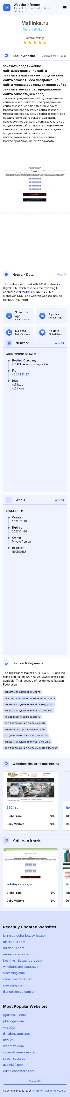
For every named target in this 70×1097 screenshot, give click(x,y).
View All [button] (61, 274)
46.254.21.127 (20, 374)
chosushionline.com (17, 979)
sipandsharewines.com (20, 1052)
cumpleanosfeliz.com (18, 1071)
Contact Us (35, 1081)
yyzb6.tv (9, 1027)
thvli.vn (8, 1040)
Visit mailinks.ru (34, 29)
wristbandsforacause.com (22, 967)
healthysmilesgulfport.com (22, 960)
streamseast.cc (14, 1058)
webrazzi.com (13, 1046)
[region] (35, 155)
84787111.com (13, 948)
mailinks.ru (28, 292)
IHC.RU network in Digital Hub (31, 364)
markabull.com (14, 942)
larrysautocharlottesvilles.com (25, 935)
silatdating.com (14, 973)
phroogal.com (13, 1021)
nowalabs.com (13, 985)
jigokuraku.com (14, 1015)
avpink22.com (13, 1065)
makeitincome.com (17, 954)
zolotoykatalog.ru (19, 884)
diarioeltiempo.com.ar (19, 992)
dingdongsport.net (16, 1034)
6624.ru (12, 807)
